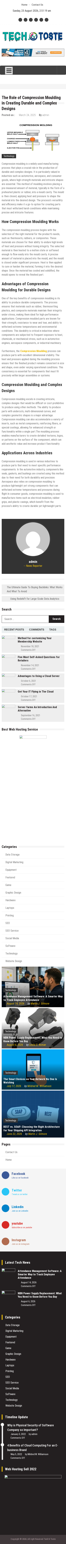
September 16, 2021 (30, 715)
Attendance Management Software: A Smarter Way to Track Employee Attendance (33, 998)
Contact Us (37, 4)
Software (10, 946)
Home (24, 4)
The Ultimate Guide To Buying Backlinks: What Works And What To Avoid (34, 589)
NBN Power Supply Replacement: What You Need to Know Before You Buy (32, 1039)
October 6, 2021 (28, 681)
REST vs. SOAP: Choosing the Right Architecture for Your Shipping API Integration (31, 1128)
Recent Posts (14, 629)
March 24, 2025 (27, 115)
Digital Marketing (14, 862)
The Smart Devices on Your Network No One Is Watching (30, 1081)
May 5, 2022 (16, 1454)
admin (45, 115)
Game (8, 885)
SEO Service (12, 930)
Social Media (12, 938)
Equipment (11, 869)
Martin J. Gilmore (40, 1003)
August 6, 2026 (15, 1044)
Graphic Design (13, 892)
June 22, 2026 (14, 1134)
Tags (52, 629)
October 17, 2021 (29, 696)
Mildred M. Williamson (39, 1086)
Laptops (9, 907)
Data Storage (12, 854)
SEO (7, 923)
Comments (36, 629)
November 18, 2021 (30, 646)
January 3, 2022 (18, 1434)
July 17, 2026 (14, 1086)
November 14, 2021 (30, 665)
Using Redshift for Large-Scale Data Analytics (34, 598)
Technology (8, 156)
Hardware (10, 900)
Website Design (13, 961)
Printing (9, 915)
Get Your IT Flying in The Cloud (35, 691)
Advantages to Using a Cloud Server (39, 676)
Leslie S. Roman (37, 1044)
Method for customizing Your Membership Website (35, 640)
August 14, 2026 (15, 1003)
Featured (10, 877)
